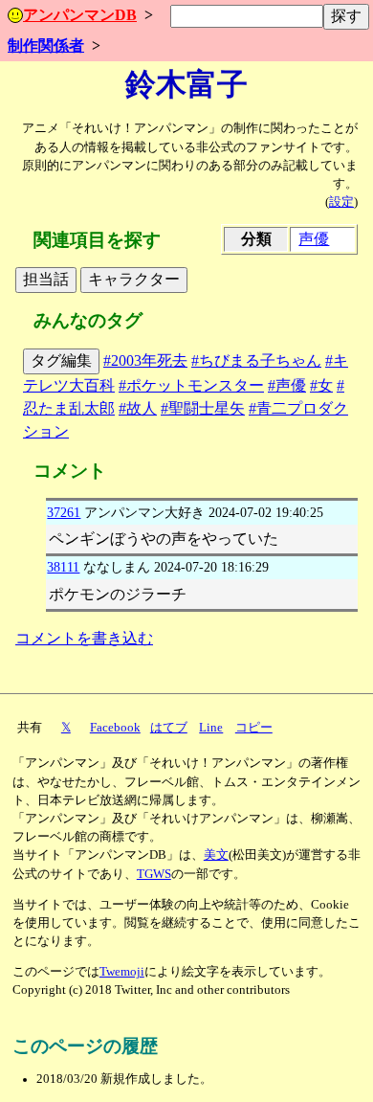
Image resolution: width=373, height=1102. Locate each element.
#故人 (138, 408)
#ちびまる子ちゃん (256, 360)
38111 (63, 566)
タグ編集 (61, 360)
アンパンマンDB (80, 15)
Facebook (115, 727)
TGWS (154, 874)
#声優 (287, 385)
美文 (216, 855)
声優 (313, 239)
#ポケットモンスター (191, 385)
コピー (254, 727)
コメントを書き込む (84, 638)
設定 (341, 202)
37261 (63, 512)
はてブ (168, 727)
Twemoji (121, 971)
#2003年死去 (145, 360)
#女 (321, 385)
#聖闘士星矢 (203, 408)
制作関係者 (46, 45)
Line (211, 727)
